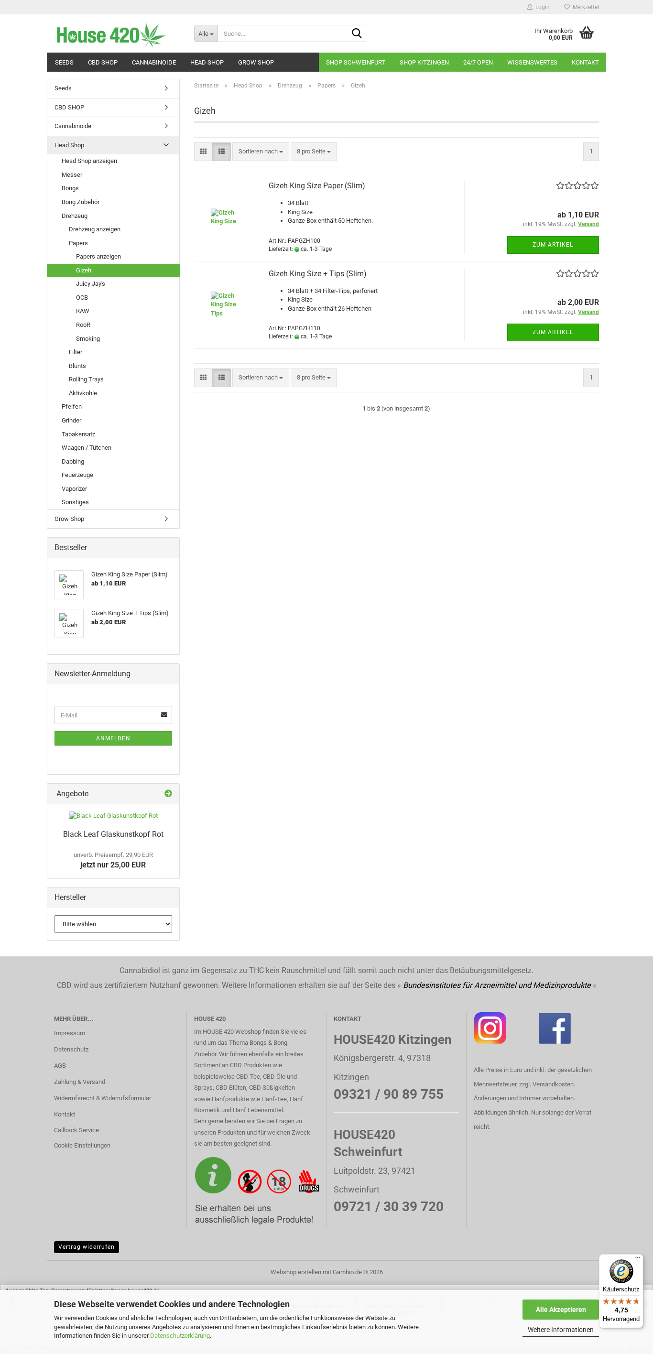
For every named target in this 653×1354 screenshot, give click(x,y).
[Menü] (637, 1260)
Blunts (77, 365)
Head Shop (207, 62)
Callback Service (76, 1130)
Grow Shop (256, 62)
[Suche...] (357, 34)
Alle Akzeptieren (561, 1309)
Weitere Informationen (561, 1329)
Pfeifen (72, 406)
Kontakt (585, 62)
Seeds (64, 62)
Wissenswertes (532, 62)
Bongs (70, 188)
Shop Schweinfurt (355, 62)
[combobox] (260, 151)
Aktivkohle (83, 393)
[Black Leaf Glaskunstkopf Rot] (113, 816)
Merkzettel (584, 7)
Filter (75, 352)
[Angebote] (168, 794)
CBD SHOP (103, 62)
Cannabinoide (154, 62)
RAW (82, 310)
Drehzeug (74, 215)
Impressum (69, 1033)
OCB (82, 297)
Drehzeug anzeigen (94, 229)
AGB (60, 1065)
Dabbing (73, 461)
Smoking (88, 338)
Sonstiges (75, 502)
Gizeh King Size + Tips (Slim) (318, 273)
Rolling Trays (86, 379)
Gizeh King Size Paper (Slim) (317, 185)
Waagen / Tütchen (86, 447)
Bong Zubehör (80, 202)
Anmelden (113, 738)
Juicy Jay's (90, 283)
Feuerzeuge (77, 474)
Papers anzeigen (98, 256)
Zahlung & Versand (79, 1081)
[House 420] (117, 33)
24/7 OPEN (478, 62)
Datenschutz (71, 1049)
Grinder (71, 420)
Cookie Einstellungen (82, 1145)
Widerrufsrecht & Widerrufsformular (102, 1098)
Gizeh (83, 270)
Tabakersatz (78, 434)
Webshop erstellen (296, 1272)
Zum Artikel (553, 244)
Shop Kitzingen (424, 62)
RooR (83, 324)
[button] (203, 151)
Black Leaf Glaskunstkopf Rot (113, 834)
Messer (72, 174)
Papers (78, 243)
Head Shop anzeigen (89, 160)
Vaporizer (74, 488)
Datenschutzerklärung (180, 1335)
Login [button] (541, 7)
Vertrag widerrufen (86, 1247)
